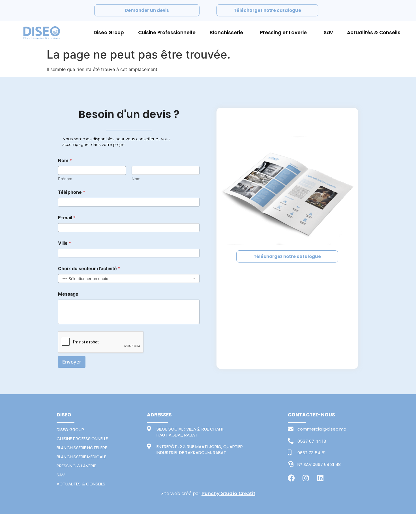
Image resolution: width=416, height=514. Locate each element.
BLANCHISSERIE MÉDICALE (81, 457)
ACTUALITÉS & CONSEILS (81, 484)
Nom (136, 178)
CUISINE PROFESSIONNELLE (82, 439)
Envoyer (71, 362)
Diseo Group (109, 32)
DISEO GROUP (70, 430)
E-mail (67, 217)
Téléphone (71, 192)
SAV (61, 475)
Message (68, 294)
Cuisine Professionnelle (167, 32)
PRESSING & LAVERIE (76, 466)
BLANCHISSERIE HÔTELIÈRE (82, 448)
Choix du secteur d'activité (89, 268)
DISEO (64, 414)
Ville (64, 243)
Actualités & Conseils (373, 32)
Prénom (65, 178)
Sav (328, 32)
